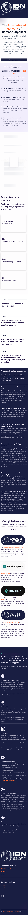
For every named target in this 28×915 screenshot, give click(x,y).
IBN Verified (4, 871)
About (2, 899)
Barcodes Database (6, 868)
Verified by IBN (5, 573)
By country (3, 885)
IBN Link (3, 600)
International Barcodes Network (10, 911)
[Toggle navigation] (3, 15)
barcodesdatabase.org (9, 780)
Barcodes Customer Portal (11, 622)
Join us (2, 902)
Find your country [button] (14, 60)
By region (3, 888)
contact (10, 377)
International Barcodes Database (13, 547)
